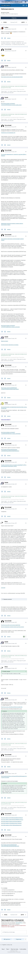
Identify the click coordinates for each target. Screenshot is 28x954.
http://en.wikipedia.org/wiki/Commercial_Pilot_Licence (12, 626)
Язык (3, 949)
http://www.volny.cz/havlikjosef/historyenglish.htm (11, 706)
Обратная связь (14, 949)
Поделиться (7, 939)
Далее (23, 22)
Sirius (6, 521)
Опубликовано (10, 29)
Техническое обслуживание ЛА (8, 132)
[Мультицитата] (2, 38)
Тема (7, 949)
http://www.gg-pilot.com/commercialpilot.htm (10, 625)
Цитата (8, 38)
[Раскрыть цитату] (2, 671)
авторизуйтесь (19, 922)
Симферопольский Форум (12, 2)
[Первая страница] (2, 22)
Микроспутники (4, 341)
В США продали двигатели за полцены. (9, 344)
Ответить (14, 18)
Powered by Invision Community (14, 952)
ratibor (6, 27)
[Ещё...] (25, 29)
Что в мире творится (13, 13)
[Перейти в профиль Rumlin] (2, 66)
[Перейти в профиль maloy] (2, 403)
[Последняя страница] (26, 22)
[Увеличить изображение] (11, 33)
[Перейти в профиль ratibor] (2, 28)
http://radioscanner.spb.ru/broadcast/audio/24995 (12, 76)
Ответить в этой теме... (9, 932)
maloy (6, 402)
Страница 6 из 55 (14, 22)
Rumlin (6, 65)
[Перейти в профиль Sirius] (2, 522)
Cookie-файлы (23, 949)
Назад (4, 22)
